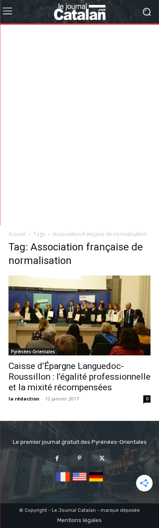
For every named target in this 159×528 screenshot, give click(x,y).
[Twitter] (102, 458)
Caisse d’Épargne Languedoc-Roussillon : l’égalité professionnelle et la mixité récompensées (79, 376)
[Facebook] (57, 458)
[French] (63, 481)
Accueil (16, 234)
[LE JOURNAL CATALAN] (79, 11)
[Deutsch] (96, 481)
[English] (79, 481)
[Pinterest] (79, 458)
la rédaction (23, 398)
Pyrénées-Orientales (33, 352)
